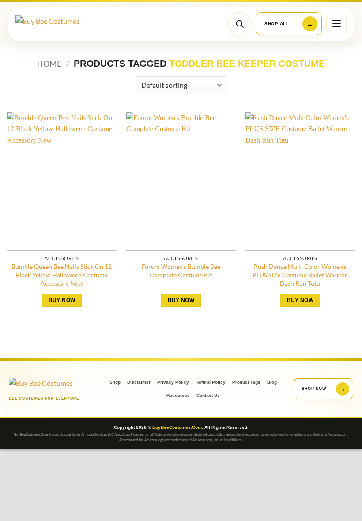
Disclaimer (139, 382)
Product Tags (246, 382)
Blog (272, 382)
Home (49, 63)
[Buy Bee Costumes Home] (56, 24)
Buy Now (62, 300)
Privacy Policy (173, 382)
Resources (178, 395)
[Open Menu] (336, 24)
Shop (115, 382)
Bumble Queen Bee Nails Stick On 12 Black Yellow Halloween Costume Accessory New (61, 275)
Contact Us (208, 395)
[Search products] (239, 23)
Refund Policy (211, 382)
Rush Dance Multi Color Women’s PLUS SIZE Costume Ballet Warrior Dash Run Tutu (300, 275)
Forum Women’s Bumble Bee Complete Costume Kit (181, 271)
